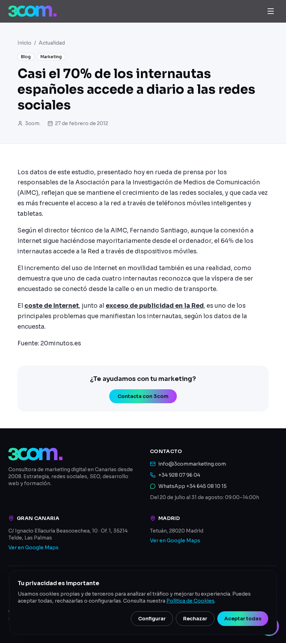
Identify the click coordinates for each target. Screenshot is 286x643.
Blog (26, 56)
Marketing (51, 56)
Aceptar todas (242, 618)
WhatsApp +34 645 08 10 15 (192, 486)
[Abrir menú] (271, 11)
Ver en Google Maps (33, 547)
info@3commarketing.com (192, 464)
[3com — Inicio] (32, 11)
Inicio (24, 43)
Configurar (152, 618)
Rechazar (195, 618)
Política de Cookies (190, 601)
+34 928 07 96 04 (179, 475)
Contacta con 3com (143, 396)
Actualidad (52, 43)
